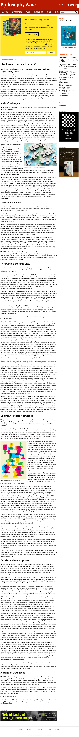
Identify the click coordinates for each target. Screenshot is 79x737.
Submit (51, 52)
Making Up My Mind (66, 91)
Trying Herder (64, 88)
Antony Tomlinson (42, 69)
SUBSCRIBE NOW (31, 34)
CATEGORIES (17, 12)
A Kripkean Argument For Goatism (68, 61)
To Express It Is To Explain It (66, 78)
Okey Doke (63, 82)
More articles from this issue (68, 47)
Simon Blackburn (65, 85)
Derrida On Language (67, 57)
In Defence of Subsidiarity (64, 94)
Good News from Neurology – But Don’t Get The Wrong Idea (67, 73)
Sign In (61, 4)
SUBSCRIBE (38, 12)
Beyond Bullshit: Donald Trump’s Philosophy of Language (68, 66)
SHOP (49, 12)
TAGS (28, 12)
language (62, 105)
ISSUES (5, 12)
